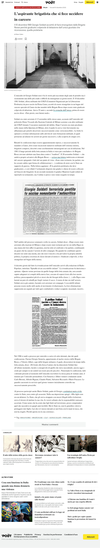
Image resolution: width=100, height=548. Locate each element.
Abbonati (89, 2)
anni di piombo (25, 418)
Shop (75, 2)
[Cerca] (22, 2)
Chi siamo (18, 534)
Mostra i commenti (50, 424)
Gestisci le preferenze (52, 534)
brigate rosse (37, 418)
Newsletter (9, 2)
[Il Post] (50, 2)
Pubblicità (28, 534)
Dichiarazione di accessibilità (25, 537)
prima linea (67, 418)
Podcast (17, 2)
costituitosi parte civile (72, 391)
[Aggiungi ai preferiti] (25, 38)
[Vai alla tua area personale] (97, 2)
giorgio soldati (55, 418)
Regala (81, 2)
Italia (45, 7)
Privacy (38, 534)
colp (46, 418)
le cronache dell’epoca (62, 110)
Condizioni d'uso (71, 534)
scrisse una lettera (59, 157)
